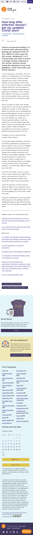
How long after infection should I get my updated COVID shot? (14, 26)
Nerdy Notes (20, 370)
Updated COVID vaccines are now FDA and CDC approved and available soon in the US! (16, 221)
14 (14, 444)
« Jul (3, 454)
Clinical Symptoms (7, 378)
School (18, 385)
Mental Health (6, 420)
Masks (4, 417)
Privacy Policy (22, 526)
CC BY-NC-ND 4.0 (7, 516)
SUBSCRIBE (23, 1)
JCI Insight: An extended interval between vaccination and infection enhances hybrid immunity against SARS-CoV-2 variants (16, 239)
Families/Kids (6, 393)
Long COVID (5, 415)
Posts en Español (21, 373)
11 (5, 444)
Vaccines (4, 35)
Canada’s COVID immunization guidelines (16, 251)
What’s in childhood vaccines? (12, 284)
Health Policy (6, 398)
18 (6, 446)
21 (14, 446)
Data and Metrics (7, 385)
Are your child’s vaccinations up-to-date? (15, 287)
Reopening (19, 378)
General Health (6, 395)
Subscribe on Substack (20, 355)
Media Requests (16, 528)
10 (3, 444)
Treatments (19, 405)
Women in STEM (21, 421)
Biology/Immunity (7, 373)
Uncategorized (20, 408)
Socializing (19, 393)
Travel (18, 403)
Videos (18, 418)
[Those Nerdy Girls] (9, 10)
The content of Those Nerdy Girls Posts (13, 512)
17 (3, 446)
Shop (16, 330)
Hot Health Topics (7, 401)
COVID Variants (6, 34)
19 (8, 446)
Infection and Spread (8, 405)
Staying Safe (20, 395)
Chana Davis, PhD (11, 41)
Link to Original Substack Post (12, 275)
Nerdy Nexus (6, 423)
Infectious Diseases (18, 34)
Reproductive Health (22, 381)
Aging (3, 370)
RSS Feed (16, 465)
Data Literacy (6, 390)
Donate (16, 459)
